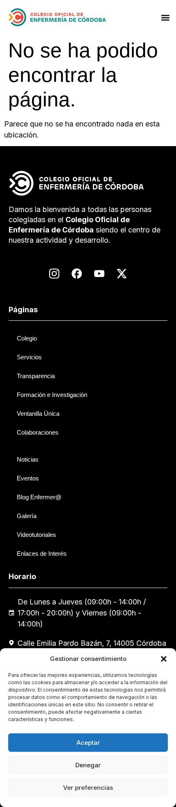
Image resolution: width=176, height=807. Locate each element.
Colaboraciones (38, 432)
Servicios (29, 357)
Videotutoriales (36, 534)
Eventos (28, 478)
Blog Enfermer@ (39, 497)
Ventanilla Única (38, 413)
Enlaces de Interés (42, 553)
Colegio (27, 338)
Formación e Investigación (52, 394)
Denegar (88, 765)
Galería (26, 515)
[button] (164, 659)
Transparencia (36, 375)
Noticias (27, 459)
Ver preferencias (88, 787)
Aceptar (88, 742)
